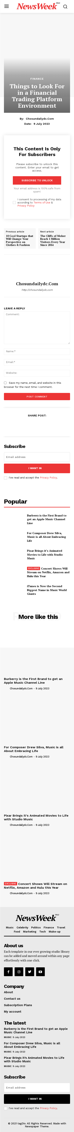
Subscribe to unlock (37, 180)
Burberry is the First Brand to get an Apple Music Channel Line (47, 519)
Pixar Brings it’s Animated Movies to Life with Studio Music (45, 554)
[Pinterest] (37, 425)
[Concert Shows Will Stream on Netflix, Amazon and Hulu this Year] (14, 572)
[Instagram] (19, 971)
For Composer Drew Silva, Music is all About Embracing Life (46, 537)
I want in (35, 468)
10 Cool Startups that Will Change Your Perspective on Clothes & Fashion (19, 240)
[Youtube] (40, 971)
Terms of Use (42, 202)
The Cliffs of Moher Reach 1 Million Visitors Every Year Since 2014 (53, 240)
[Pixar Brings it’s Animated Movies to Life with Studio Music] (14, 554)
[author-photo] (6, 688)
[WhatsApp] (46, 425)
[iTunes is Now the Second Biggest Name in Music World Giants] (14, 590)
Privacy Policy (26, 205)
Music (7, 1037)
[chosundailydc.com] (37, 268)
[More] (55, 425)
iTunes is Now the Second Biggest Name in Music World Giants (47, 590)
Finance (37, 78)
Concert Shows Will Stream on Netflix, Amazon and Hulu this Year (48, 572)
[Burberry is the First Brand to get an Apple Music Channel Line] (14, 519)
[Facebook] (19, 425)
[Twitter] (28, 425)
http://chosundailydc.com (37, 289)
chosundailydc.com (40, 118)
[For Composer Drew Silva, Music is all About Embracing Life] (14, 537)
